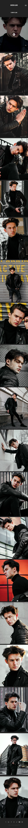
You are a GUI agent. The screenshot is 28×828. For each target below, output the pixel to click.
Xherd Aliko (14, 5)
